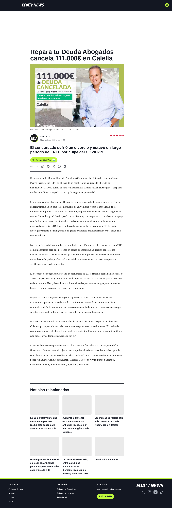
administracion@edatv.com (109, 489)
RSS (10, 501)
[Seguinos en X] (167, 5)
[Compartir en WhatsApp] (43, 166)
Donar (11, 497)
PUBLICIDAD (105, 496)
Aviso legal (62, 497)
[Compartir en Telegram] (48, 166)
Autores (11, 493)
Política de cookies (65, 493)
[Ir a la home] (33, 5)
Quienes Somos (15, 489)
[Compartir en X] (54, 166)
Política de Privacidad (66, 489)
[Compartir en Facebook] (65, 166)
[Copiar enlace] (59, 166)
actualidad (117, 136)
